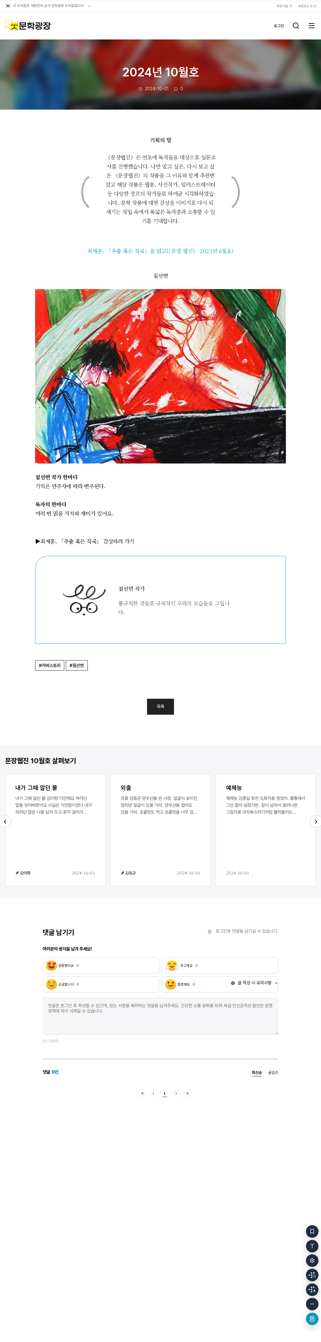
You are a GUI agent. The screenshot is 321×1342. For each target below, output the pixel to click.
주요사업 (282, 6)
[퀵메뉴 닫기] (312, 1304)
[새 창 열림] (312, 1275)
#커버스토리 (50, 665)
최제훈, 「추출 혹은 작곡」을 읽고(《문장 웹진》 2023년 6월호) (160, 251)
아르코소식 (305, 6)
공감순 (273, 1073)
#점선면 (77, 665)
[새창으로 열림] (160, 293)
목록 (160, 706)
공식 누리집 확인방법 (89, 5)
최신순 (257, 1073)
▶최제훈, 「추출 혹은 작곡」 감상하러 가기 (84, 541)
